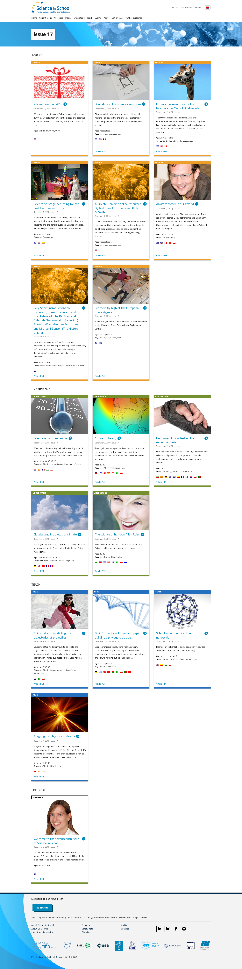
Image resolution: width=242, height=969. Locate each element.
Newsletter (186, 7)
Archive (124, 925)
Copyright (86, 925)
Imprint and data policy (42, 932)
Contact (175, 7)
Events (98, 17)
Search (198, 7)
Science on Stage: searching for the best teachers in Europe (56, 206)
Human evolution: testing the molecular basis (175, 440)
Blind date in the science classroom (118, 104)
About (107, 17)
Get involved (118, 17)
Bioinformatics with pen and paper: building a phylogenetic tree (118, 635)
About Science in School (42, 925)
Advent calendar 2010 (48, 104)
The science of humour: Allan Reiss (117, 534)
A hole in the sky (105, 438)
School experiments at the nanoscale (173, 635)
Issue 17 (43, 34)
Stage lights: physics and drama (54, 736)
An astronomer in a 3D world (175, 204)
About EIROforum (39, 928)
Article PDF (100, 151)
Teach (89, 17)
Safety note (87, 928)
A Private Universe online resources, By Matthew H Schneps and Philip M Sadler (118, 208)
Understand (79, 17)
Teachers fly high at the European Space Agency (117, 310)
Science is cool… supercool (51, 438)
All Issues (58, 17)
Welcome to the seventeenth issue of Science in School (56, 841)
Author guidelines (134, 17)
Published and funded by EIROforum (46, 956)
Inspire (68, 17)
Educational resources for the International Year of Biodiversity (178, 106)
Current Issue (45, 17)
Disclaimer (86, 932)
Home (34, 17)
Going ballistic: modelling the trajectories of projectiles (52, 635)
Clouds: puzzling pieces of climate (55, 534)
